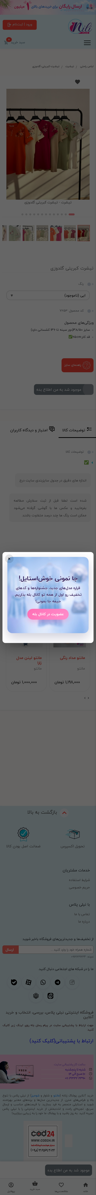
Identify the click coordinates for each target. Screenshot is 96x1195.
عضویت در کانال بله (48, 614)
